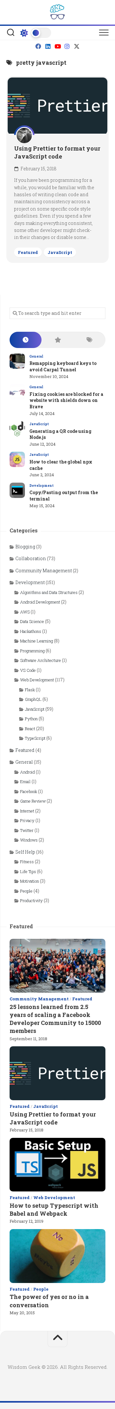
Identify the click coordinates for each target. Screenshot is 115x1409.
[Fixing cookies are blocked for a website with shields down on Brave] (17, 391)
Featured (28, 252)
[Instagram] (67, 46)
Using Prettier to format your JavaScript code (57, 152)
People (26, 891)
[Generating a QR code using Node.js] (17, 428)
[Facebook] (38, 46)
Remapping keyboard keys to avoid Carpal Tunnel (62, 366)
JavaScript (60, 252)
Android (27, 772)
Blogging (25, 547)
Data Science (32, 621)
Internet (27, 811)
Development (41, 486)
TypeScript (35, 738)
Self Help (25, 852)
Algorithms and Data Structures (49, 592)
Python (31, 719)
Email (25, 781)
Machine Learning (36, 641)
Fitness (27, 861)
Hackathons (30, 631)
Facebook (28, 791)
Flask (30, 690)
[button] (104, 33)
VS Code (28, 670)
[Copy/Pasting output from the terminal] (17, 490)
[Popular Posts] (57, 340)
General (36, 356)
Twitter (27, 830)
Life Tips (28, 871)
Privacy (27, 820)
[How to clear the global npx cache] (17, 459)
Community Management (43, 570)
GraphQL (33, 699)
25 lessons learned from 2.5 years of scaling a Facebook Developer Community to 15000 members (55, 1019)
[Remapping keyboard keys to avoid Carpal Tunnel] (17, 361)
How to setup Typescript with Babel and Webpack (54, 1209)
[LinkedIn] (48, 46)
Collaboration (30, 558)
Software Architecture (40, 660)
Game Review (33, 801)
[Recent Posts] (26, 340)
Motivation (29, 881)
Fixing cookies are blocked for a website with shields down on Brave (66, 400)
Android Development (40, 602)
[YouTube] (57, 46)
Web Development (37, 680)
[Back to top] (57, 1339)
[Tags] (89, 340)
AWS (25, 612)
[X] (76, 46)
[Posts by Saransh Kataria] (24, 135)
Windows (29, 840)
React (30, 728)
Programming (32, 651)
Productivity (31, 900)
